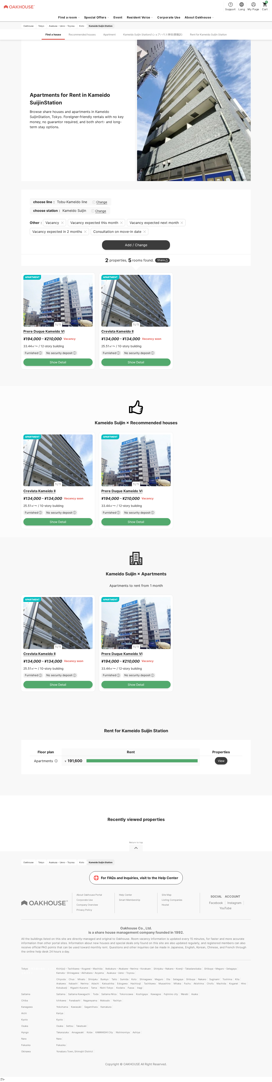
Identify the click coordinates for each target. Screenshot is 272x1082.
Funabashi (74, 1000)
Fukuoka (25, 1045)
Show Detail (58, 362)
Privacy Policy (84, 909)
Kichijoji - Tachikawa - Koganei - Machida (79, 968)
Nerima (84, 983)
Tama (94, 987)
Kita (237, 979)
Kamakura (106, 1006)
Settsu (69, 1025)
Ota (168, 979)
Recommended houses (82, 34)
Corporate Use (168, 17)
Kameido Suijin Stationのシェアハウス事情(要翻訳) (152, 34)
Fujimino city (171, 994)
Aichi (24, 1013)
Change (101, 202)
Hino (243, 983)
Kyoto (24, 1019)
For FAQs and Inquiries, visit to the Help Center (139, 878)
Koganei (233, 983)
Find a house (53, 34)
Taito (114, 979)
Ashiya (136, 1032)
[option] (58, 301)
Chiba (24, 1000)
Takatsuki (81, 1025)
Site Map (166, 894)
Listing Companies (172, 899)
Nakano (202, 979)
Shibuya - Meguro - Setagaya (220, 968)
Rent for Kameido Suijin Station (208, 34)
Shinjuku (93, 979)
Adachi (95, 983)
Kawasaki (76, 1006)
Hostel (165, 904)
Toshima (227, 979)
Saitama (25, 994)
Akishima (199, 983)
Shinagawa (146, 979)
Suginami (214, 979)
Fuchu (187, 983)
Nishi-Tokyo (106, 987)
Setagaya (178, 979)
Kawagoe (156, 994)
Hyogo (25, 1032)
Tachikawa (150, 983)
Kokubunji (61, 987)
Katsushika (108, 983)
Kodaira (120, 987)
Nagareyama (90, 1000)
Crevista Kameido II (117, 331)
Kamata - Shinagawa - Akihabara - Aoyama (80, 972)
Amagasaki (78, 1032)
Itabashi (73, 983)
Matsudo (105, 1000)
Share (161, 260)
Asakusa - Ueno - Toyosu (120, 972)
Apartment (109, 34)
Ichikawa (61, 1000)
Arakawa (61, 983)
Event (117, 17)
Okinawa (26, 1051)
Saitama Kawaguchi (79, 994)
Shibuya (190, 979)
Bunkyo (105, 979)
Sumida (124, 979)
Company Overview (87, 904)
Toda (95, 994)
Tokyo (25, 968)
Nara (23, 1038)
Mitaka (177, 983)
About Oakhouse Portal (89, 894)
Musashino (165, 983)
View (221, 761)
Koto (134, 979)
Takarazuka (62, 1032)
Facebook (216, 903)
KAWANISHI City (104, 1032)
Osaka (24, 1025)
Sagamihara (91, 1006)
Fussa (131, 987)
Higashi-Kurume (79, 987)
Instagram (234, 903)
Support (230, 9)
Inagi (139, 987)
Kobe (89, 1032)
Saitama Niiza (108, 994)
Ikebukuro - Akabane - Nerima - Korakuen (128, 968)
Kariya (59, 1013)
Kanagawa (27, 1006)
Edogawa (122, 983)
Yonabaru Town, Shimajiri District (74, 1051)
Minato (81, 979)
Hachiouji (135, 983)
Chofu (210, 983)
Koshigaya (142, 994)
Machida (221, 983)
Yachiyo (117, 1000)
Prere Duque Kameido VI (43, 331)
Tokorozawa (126, 994)
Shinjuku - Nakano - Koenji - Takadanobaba (177, 968)
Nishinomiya (123, 1032)
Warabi (184, 994)
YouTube (225, 908)
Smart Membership (129, 899)
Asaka (194, 994)
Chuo (72, 979)
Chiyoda (61, 979)
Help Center (125, 894)
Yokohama (62, 1006)
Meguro (159, 979)
